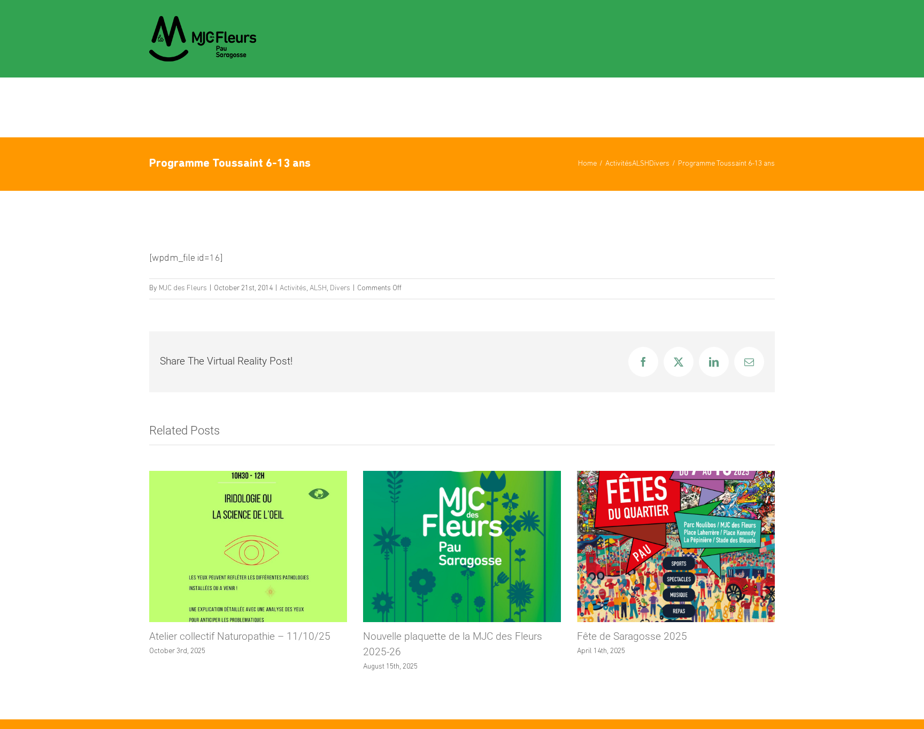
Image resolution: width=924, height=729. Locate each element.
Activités (293, 288)
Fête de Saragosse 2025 (632, 636)
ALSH (318, 288)
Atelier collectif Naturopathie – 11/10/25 (239, 636)
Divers (340, 288)
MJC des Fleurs (183, 288)
